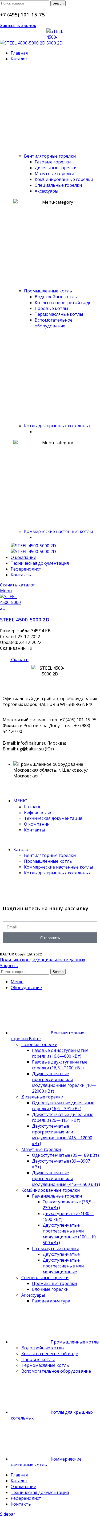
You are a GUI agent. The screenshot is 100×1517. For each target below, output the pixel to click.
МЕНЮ (20, 801)
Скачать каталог (17, 585)
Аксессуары (46, 191)
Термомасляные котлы (59, 314)
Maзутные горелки (54, 173)
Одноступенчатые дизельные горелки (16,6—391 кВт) (63, 1105)
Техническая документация (53, 818)
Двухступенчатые (61, 1254)
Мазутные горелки (41, 1149)
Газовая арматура (51, 1301)
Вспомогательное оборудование (54, 323)
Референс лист (39, 812)
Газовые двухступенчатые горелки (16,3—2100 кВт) (59, 1065)
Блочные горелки (50, 1289)
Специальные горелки (58, 185)
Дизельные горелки (56, 168)
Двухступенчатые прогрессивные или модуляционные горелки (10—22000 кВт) (64, 1082)
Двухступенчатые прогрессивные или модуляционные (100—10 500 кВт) (69, 1233)
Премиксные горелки (54, 1283)
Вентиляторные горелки (50, 156)
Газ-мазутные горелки (55, 1248)
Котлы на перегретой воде (63, 302)
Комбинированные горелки (64, 179)
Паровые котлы (51, 308)
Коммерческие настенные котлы (58, 531)
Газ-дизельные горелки (57, 1196)
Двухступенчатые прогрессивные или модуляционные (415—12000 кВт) (62, 1134)
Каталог (32, 806)
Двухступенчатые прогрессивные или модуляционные (63, 1266)
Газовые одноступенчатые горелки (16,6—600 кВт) (60, 1053)
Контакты (34, 830)
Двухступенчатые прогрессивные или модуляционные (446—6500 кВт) (66, 1178)
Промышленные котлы (48, 291)
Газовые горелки (53, 162)
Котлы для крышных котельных (57, 426)
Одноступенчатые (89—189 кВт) (65, 1155)
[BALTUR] (33, 546)
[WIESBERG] (33, 551)
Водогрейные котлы (56, 297)
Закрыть (9, 965)
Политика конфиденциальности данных (42, 960)
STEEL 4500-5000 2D (24, 619)
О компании (37, 824)
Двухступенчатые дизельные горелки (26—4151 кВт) (62, 1117)
